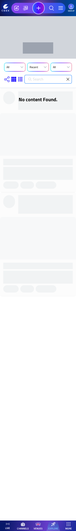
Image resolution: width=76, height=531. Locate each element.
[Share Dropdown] (7, 79)
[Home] (6, 8)
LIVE (7, 528)
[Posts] (16, 8)
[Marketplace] (25, 8)
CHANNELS (23, 528)
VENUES (38, 528)
